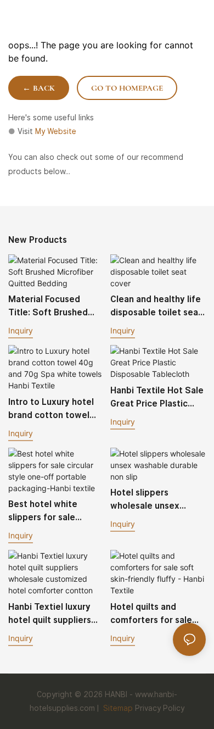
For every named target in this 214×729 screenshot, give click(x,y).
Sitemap (117, 708)
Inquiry (20, 330)
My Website (55, 131)
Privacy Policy (159, 708)
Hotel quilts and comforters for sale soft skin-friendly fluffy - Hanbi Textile (154, 614)
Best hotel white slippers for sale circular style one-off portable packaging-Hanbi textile (53, 511)
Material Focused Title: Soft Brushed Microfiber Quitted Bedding (48, 306)
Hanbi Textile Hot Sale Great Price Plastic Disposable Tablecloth (157, 397)
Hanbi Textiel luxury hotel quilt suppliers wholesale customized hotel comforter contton (55, 614)
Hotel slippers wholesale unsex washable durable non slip (155, 500)
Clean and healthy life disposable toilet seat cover (156, 306)
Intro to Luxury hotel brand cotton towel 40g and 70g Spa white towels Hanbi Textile (51, 409)
